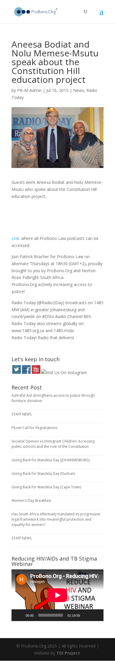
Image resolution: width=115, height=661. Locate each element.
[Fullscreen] (96, 615)
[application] (58, 595)
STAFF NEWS (22, 414)
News (78, 90)
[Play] (19, 615)
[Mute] (86, 615)
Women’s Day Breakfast (31, 500)
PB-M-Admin (29, 90)
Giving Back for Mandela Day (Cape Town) (46, 487)
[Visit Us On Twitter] (16, 372)
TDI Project (68, 653)
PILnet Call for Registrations (34, 427)
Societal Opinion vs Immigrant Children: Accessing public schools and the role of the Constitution (53, 444)
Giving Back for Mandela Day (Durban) (43, 473)
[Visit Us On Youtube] (36, 372)
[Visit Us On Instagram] (64, 372)
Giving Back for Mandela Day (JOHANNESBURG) (51, 460)
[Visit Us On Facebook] (26, 372)
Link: (16, 238)
